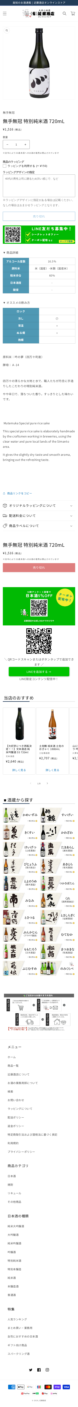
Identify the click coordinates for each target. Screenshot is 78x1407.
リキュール (14, 1193)
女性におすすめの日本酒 (23, 1336)
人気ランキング (17, 1319)
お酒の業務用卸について (23, 1083)
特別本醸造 (14, 1269)
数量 (5, 137)
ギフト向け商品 (17, 1345)
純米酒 (12, 1278)
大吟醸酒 (13, 1235)
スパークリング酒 (19, 1354)
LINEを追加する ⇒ (39, 672)
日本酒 (12, 1176)
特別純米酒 (14, 1260)
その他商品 (14, 1202)
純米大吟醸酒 (16, 1226)
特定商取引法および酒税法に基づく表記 (32, 1134)
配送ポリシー (16, 1117)
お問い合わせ (16, 1100)
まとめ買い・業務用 (20, 1328)
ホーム (12, 1057)
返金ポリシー (16, 1126)
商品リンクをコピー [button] (19, 493)
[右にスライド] (47, 783)
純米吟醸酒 (14, 1243)
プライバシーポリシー (21, 1152)
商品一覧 (13, 1065)
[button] (5, 13)
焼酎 (10, 1184)
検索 (10, 1091)
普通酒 (12, 1295)
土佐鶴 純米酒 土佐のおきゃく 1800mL (51, 747)
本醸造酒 (13, 1286)
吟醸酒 (12, 1252)
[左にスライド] (31, 783)
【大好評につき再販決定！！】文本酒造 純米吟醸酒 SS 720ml (19, 749)
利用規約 (13, 1143)
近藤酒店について (19, 1074)
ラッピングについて (20, 1108)
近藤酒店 (42, 1400)
